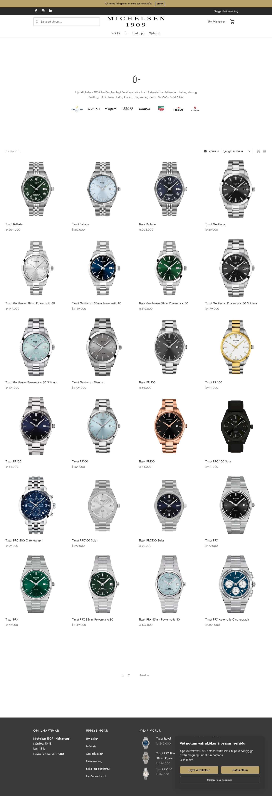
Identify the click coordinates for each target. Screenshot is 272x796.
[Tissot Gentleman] (235, 189)
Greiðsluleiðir (94, 754)
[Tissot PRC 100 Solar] (235, 426)
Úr (126, 33)
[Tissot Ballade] (36, 189)
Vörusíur (214, 151)
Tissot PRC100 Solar (85, 540)
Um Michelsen (216, 21)
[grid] (258, 151)
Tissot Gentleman (215, 224)
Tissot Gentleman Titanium (88, 382)
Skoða (160, 3)
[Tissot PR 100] (169, 347)
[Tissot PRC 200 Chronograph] (36, 505)
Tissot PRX (211, 540)
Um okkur (92, 739)
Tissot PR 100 (147, 382)
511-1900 (58, 754)
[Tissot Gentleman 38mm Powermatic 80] (36, 268)
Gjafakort (154, 33)
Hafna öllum (240, 770)
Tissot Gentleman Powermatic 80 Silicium (231, 303)
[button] (60, 165)
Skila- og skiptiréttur (98, 769)
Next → (145, 675)
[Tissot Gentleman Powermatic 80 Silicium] (235, 268)
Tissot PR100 (13, 461)
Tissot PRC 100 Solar (218, 461)
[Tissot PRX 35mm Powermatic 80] (102, 584)
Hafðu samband (96, 776)
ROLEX (116, 33)
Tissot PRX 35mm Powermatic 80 (92, 619)
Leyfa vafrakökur (199, 770)
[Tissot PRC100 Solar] (102, 505)
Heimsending (94, 761)
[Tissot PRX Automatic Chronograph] (235, 584)
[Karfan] (232, 21)
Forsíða (10, 151)
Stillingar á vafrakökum (219, 779)
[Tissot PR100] (36, 426)
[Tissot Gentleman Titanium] (102, 347)
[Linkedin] (50, 11)
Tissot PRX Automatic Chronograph (227, 619)
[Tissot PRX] (235, 505)
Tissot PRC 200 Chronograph (24, 540)
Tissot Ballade (14, 224)
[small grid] (264, 151)
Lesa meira (186, 760)
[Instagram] (43, 11)
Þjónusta (91, 746)
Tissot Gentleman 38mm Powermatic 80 (30, 303)
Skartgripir (138, 33)
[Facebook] (35, 11)
